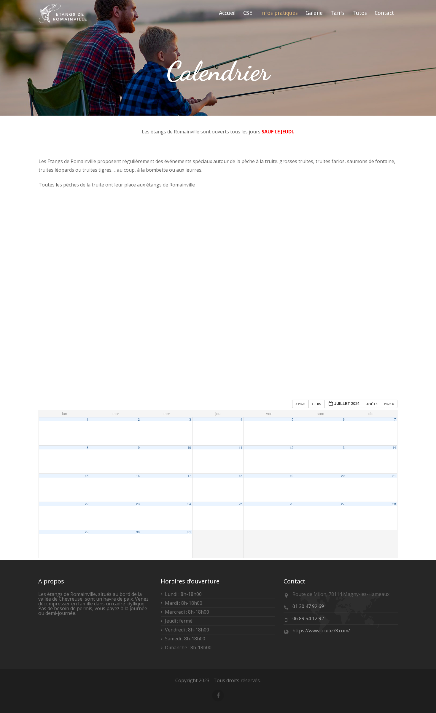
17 (189, 475)
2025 (388, 403)
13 (343, 447)
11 (240, 447)
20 (343, 475)
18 (240, 475)
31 (189, 532)
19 (291, 475)
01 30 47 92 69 (308, 606)
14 (394, 447)
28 (394, 504)
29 (86, 532)
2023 (301, 403)
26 (291, 504)
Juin (317, 403)
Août (371, 403)
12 (291, 447)
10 (189, 447)
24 (189, 504)
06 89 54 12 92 (308, 618)
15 (86, 475)
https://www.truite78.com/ (321, 630)
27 (343, 504)
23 (138, 504)
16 (138, 475)
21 (394, 475)
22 (86, 504)
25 (240, 504)
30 (138, 532)
